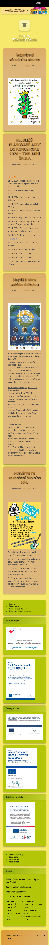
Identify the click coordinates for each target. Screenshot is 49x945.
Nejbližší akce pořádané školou (24, 282)
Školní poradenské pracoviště (20, 611)
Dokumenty (13, 604)
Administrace (14, 862)
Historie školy (14, 859)
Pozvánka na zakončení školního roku (24, 477)
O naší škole (13, 857)
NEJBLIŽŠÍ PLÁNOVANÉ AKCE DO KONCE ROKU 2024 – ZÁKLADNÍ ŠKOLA (24, 149)
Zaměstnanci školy (16, 855)
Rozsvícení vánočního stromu (24, 57)
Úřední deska (14, 606)
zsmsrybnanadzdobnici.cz (31, 916)
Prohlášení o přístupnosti (18, 609)
